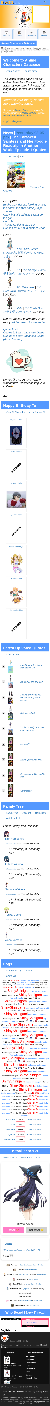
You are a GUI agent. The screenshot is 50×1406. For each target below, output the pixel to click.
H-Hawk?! (25, 744)
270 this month (34, 1129)
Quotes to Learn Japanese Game (23, 332)
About (4, 1391)
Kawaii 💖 (13, 1230)
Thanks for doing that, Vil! (19, 224)
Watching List (13, 818)
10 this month (34, 1124)
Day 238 (7, 1380)
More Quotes (12, 654)
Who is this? (32, 1322)
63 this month (34, 1119)
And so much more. (25, 115)
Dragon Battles (22, 110)
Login (6, 121)
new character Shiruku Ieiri (37, 1008)
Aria (19, 249)
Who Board (14, 1312)
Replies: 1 (30, 1326)
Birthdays (6, 36)
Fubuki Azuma (14, 864)
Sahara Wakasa (15, 889)
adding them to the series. (29, 322)
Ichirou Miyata (16, 483)
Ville (19, 308)
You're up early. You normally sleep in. (32, 728)
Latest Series (31, 1362)
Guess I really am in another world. (24, 228)
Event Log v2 (32, 970)
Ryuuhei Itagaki (16, 515)
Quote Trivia (10, 329)
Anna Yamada (14, 940)
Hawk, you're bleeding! (31, 759)
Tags (27, 1366)
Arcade (44, 36)
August (6, 1356)
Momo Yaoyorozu (10, 1364)
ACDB (9, 2)
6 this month (35, 1139)
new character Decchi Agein (37, 1059)
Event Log (11, 975)
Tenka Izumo (13, 914)
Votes (38, 1157)
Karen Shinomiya (16, 547)
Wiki (13, 1391)
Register (17, 121)
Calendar (29, 1375)
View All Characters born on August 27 (25, 412)
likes (6, 1256)
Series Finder (31, 71)
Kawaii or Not (26, 1157)
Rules (4, 1395)
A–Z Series (30, 1356)
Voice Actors (9, 1139)
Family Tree (9, 115)
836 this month (34, 1134)
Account (26, 813)
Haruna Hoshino (16, 610)
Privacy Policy (42, 1391)
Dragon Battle (33, 1279)
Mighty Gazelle (16, 419)
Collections (40, 813)
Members (10, 1129)
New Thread (35, 1312)
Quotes (11, 1134)
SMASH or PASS (10, 1157)
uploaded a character (37, 1001)
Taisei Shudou (16, 451)
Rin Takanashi (25, 287)
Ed (18, 270)
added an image (39, 991)
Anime (19, 36)
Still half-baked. (27, 713)
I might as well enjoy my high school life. (32, 666)
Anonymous (30, 1319)
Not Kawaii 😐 (36, 1230)
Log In (17, 3)
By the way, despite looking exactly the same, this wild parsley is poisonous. (24, 208)
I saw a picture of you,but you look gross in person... (31, 697)
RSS (22, 156)
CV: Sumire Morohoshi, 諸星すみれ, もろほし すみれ (24, 252)
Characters (31, 36)
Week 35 (7, 1369)
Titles (12, 1124)
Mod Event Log (14, 970)
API (9, 1391)
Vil (39, 1250)
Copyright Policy (39, 1402)
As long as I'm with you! (31, 682)
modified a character (30, 981)
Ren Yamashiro (14, 838)
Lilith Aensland (16, 1376)
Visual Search (13, 71)
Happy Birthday (29, 113)
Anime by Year (31, 1378)
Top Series (30, 1359)
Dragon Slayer (23, 1274)
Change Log (30, 1391)
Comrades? (25, 791)
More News (12, 156)
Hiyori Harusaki (16, 578)
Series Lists (30, 1369)
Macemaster (11, 843)
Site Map (20, 1391)
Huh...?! (8, 221)
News (28, 1372)
